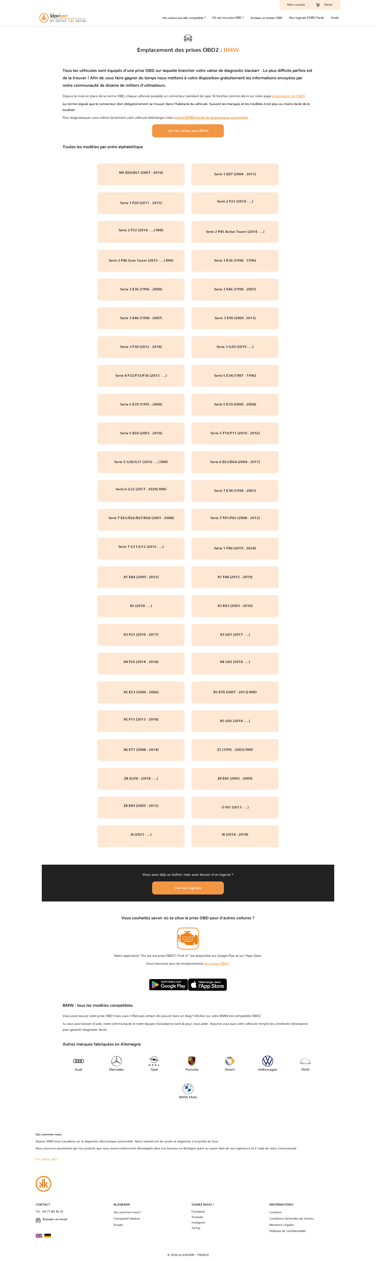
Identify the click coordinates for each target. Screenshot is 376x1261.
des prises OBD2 (216, 963)
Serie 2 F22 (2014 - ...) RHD (141, 230)
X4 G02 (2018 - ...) (235, 662)
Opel (154, 1069)
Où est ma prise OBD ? (227, 18)
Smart (230, 1069)
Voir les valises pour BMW (188, 130)
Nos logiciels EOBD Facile (306, 18)
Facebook (198, 1211)
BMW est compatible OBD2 (240, 1016)
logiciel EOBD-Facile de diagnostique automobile (211, 117)
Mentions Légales (281, 1225)
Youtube (197, 1217)
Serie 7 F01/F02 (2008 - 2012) (235, 518)
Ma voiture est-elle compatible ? (184, 18)
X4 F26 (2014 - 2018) (141, 662)
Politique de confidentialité (287, 1231)
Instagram (198, 1222)
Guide (335, 18)
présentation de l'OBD (288, 96)
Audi (78, 1069)
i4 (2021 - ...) (141, 834)
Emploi (118, 1225)
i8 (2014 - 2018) (235, 834)
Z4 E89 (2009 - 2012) (141, 806)
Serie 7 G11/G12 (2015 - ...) (141, 547)
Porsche (192, 1069)
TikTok (195, 1228)
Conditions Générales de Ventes (291, 1218)
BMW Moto (188, 1097)
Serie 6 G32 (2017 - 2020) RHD (141, 489)
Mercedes (116, 1069)
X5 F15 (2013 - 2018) (141, 719)
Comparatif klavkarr (127, 1218)
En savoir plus (47, 1159)
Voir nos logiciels (188, 888)
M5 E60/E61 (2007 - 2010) (141, 172)
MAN (305, 1069)
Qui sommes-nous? (127, 1212)
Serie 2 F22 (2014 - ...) (235, 201)
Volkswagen (266, 1069)
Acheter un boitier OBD (266, 18)
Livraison (275, 1212)
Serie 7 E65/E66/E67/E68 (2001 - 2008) (141, 518)
